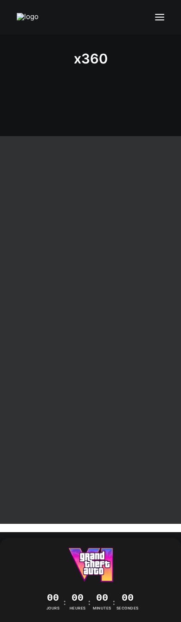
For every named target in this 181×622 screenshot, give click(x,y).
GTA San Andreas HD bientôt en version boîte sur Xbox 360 (90, 297)
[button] (159, 17)
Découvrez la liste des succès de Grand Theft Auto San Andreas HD (90, 482)
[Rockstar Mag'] (31, 17)
